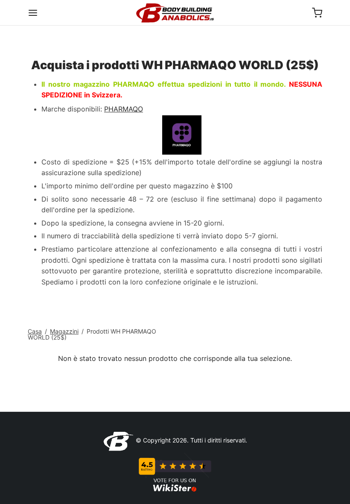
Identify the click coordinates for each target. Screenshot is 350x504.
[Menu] (33, 13)
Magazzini (64, 331)
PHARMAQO (123, 109)
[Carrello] (317, 13)
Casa (35, 331)
